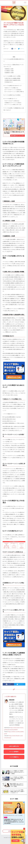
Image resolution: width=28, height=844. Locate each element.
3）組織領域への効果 (9, 72)
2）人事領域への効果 (9, 70)
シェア (14, 48)
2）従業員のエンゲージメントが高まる (13, 102)
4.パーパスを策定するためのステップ (13, 85)
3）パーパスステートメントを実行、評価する (14, 91)
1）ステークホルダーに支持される (12, 100)
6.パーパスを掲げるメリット (10, 98)
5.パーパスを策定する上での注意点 (12, 95)
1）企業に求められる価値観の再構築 (12, 78)
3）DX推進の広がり (9, 82)
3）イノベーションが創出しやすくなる (13, 104)
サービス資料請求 (14, 751)
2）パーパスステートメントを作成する (13, 89)
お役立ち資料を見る (14, 746)
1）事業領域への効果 (9, 68)
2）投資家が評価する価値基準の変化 (12, 80)
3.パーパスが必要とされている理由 (12, 76)
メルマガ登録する (14, 757)
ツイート (22, 48)
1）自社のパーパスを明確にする (11, 87)
